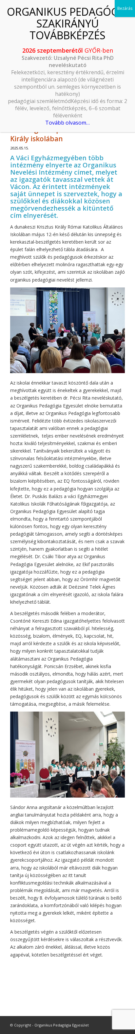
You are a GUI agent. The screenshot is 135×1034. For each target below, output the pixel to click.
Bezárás (124, 8)
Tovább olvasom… (67, 122)
